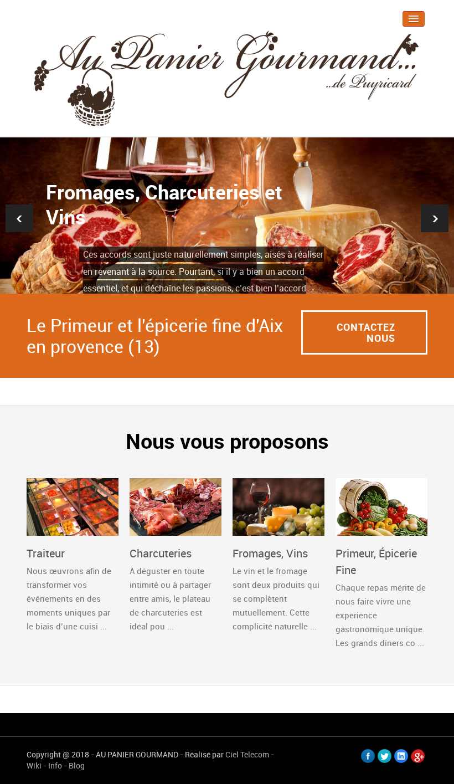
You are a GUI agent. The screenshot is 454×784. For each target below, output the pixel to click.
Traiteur (46, 553)
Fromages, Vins (270, 553)
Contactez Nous (366, 332)
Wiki (34, 765)
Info (55, 765)
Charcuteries (161, 553)
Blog (77, 765)
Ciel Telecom (247, 754)
